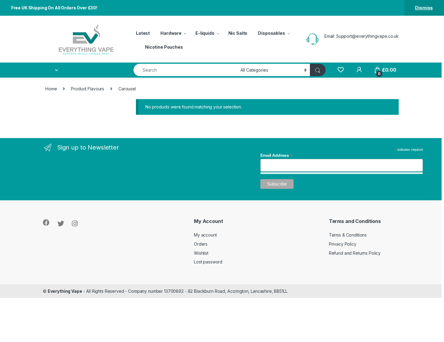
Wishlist (201, 253)
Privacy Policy (342, 244)
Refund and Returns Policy (355, 253)
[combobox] (185, 70)
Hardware (171, 33)
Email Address (276, 155)
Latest (143, 33)
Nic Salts (238, 33)
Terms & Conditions (348, 234)
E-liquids (204, 33)
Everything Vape (65, 291)
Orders (201, 244)
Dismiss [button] (424, 7)
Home (51, 88)
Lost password (208, 261)
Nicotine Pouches (164, 47)
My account (205, 234)
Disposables (271, 33)
